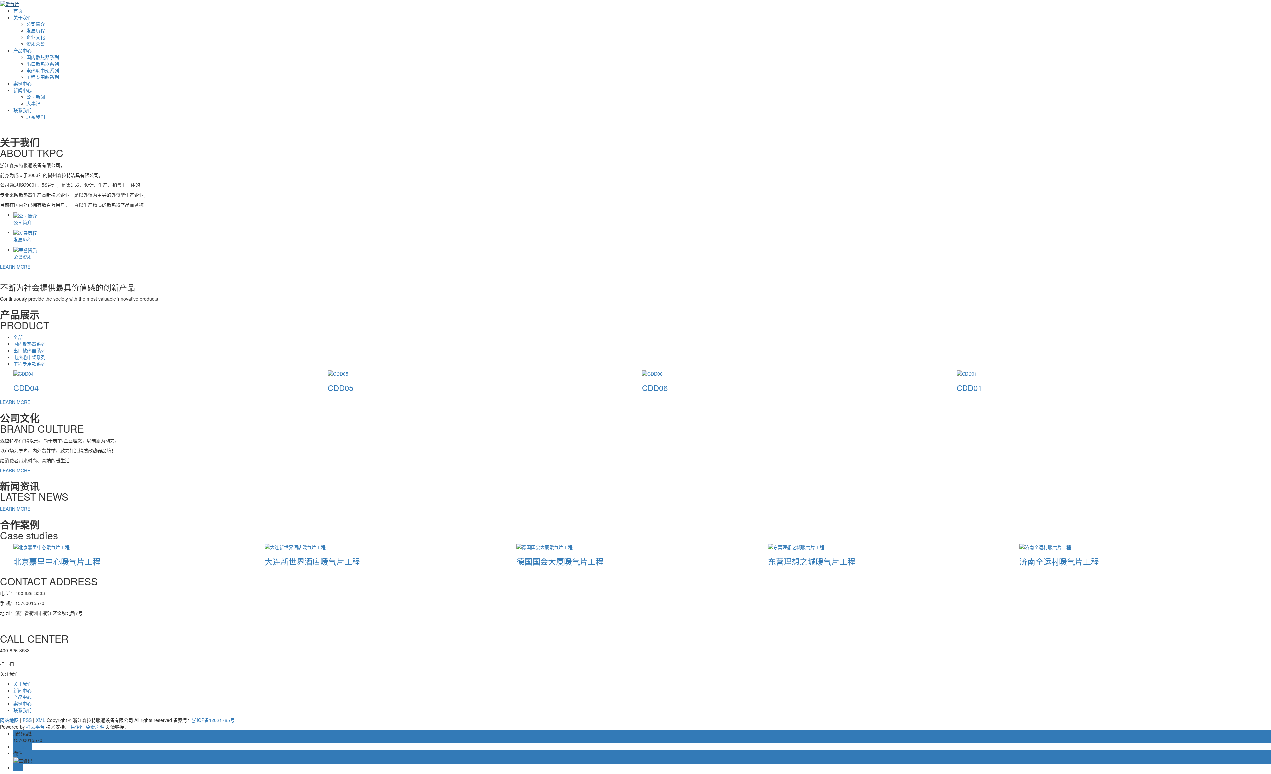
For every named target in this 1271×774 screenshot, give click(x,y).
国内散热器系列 (42, 57)
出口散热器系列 (42, 63)
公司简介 (35, 24)
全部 (18, 337)
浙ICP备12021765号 (213, 720)
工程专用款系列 (42, 77)
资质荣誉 (35, 43)
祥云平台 (35, 726)
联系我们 (22, 110)
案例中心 (22, 83)
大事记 (33, 103)
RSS (27, 720)
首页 (18, 10)
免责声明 (95, 726)
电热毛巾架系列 (42, 70)
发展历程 (35, 30)
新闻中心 (22, 90)
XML (40, 720)
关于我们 (22, 17)
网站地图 (9, 720)
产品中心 (22, 50)
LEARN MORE (15, 266)
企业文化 (35, 37)
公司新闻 (35, 96)
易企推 (77, 726)
